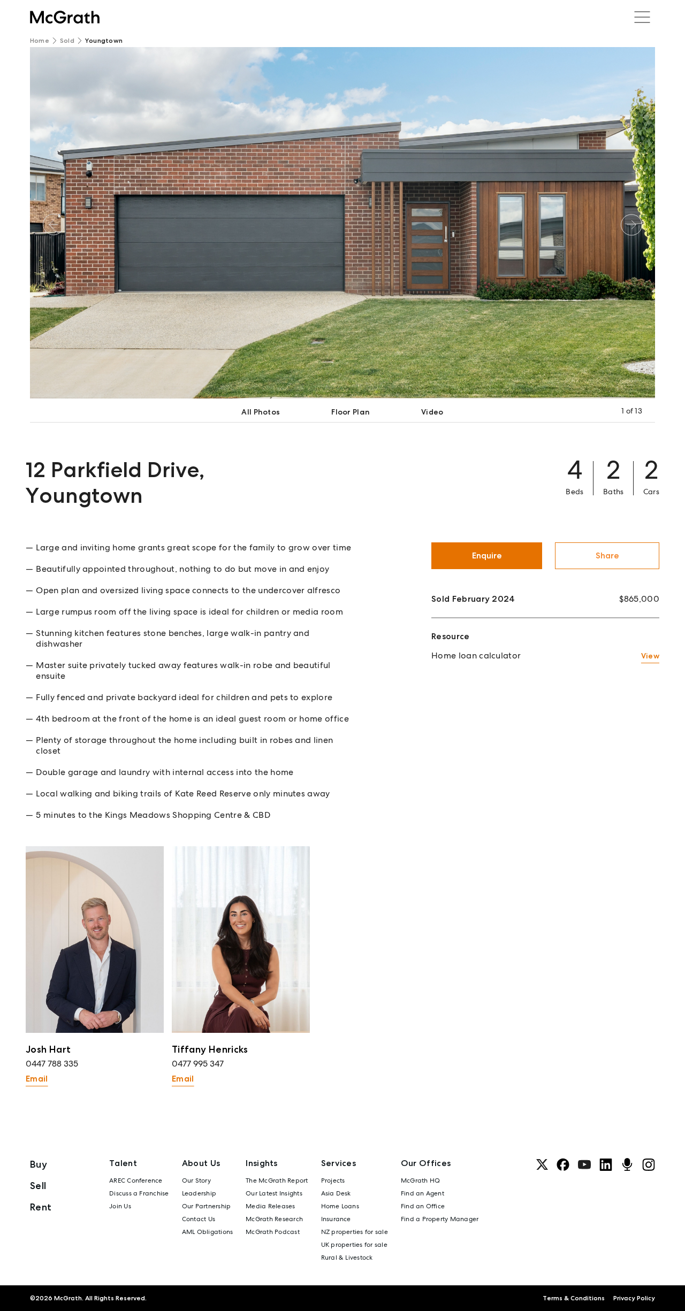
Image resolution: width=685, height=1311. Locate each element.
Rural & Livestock (347, 1257)
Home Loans (340, 1206)
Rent (40, 1207)
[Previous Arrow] (53, 224)
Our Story (196, 1180)
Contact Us (198, 1219)
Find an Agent (422, 1193)
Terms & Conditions (574, 1298)
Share (607, 555)
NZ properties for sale (354, 1232)
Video (432, 412)
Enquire (487, 555)
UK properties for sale (354, 1244)
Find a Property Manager (440, 1219)
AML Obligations (207, 1232)
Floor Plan (350, 412)
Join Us (120, 1206)
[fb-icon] (563, 1164)
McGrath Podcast (273, 1232)
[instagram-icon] (648, 1164)
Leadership (199, 1193)
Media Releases (270, 1206)
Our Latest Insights (274, 1193)
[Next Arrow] (631, 224)
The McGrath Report (277, 1180)
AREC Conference (136, 1180)
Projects (333, 1180)
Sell (38, 1185)
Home (39, 40)
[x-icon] (542, 1164)
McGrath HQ (420, 1180)
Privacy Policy (634, 1298)
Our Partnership (206, 1206)
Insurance (336, 1219)
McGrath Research (274, 1219)
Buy (38, 1164)
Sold (67, 40)
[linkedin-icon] (605, 1164)
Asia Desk (336, 1193)
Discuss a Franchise (139, 1193)
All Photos (260, 412)
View (650, 656)
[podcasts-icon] (627, 1164)
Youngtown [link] (104, 40)
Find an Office (423, 1206)
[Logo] (65, 17)
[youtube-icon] (584, 1164)
